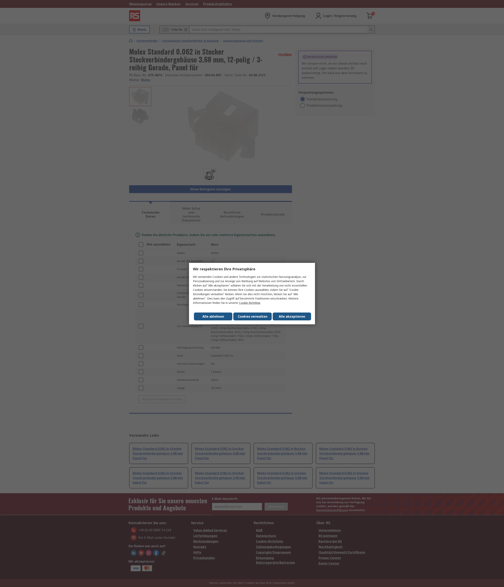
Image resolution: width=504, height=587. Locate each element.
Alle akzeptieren (292, 316)
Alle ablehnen (213, 316)
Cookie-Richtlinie (249, 303)
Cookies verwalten (252, 316)
